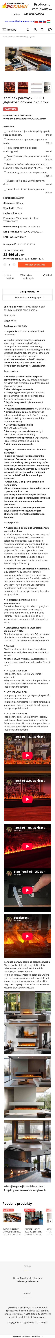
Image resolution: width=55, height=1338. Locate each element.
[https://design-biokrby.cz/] (44, 21)
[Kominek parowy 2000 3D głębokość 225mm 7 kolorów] (27, 59)
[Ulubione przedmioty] (42, 30)
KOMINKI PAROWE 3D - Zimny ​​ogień (18, 36)
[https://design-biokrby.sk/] (40, 21)
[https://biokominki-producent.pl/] (36, 21)
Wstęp (27, 1266)
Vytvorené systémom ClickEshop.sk (27, 1336)
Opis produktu (27, 291)
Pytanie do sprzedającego (28, 297)
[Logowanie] (35, 29)
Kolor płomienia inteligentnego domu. (26, 189)
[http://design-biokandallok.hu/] (48, 21)
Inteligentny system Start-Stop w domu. (27, 172)
